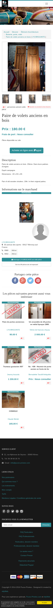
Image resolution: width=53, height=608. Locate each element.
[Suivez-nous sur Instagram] (22, 511)
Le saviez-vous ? (26, 551)
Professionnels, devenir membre (26, 546)
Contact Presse (27, 555)
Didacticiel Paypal (26, 565)
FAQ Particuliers (26, 532)
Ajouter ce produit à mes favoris (40, 107)
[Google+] (22, 280)
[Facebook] (15, 280)
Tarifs (4, 494)
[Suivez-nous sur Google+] (8, 511)
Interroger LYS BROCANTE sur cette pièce (27, 260)
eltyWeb (5, 591)
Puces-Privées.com (33, 597)
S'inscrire (46, 525)
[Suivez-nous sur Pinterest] (17, 511)
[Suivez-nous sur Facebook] (4, 511)
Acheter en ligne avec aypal (26, 150)
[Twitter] (30, 280)
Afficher (14, 250)
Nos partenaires (8, 477)
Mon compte (7, 490)
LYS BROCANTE (8, 242)
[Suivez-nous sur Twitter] (13, 511)
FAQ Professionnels (26, 536)
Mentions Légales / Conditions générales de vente (21, 498)
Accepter (44, 602)
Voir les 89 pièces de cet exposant (26, 264)
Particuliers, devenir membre (26, 542)
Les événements (8, 486)
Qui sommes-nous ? (10, 482)
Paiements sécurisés (26, 561)
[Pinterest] (38, 280)
